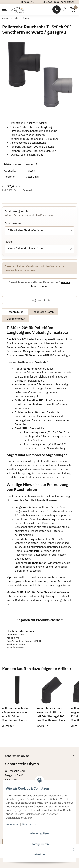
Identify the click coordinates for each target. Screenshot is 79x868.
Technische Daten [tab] (43, 312)
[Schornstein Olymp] (17, 9)
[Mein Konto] (65, 9)
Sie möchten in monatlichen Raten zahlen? (39, 284)
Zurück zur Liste (10, 17)
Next (69, 704)
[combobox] (39, 230)
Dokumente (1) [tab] (16, 318)
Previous (10, 704)
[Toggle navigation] (4, 9)
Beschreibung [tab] (15, 312)
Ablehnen (40, 854)
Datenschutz (29, 824)
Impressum (12, 824)
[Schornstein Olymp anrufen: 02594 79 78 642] (56, 9)
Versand (27, 190)
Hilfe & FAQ (27, 2)
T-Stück (30, 170)
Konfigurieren (40, 844)
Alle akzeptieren (40, 833)
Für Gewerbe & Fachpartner (57, 2)
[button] (73, 9)
